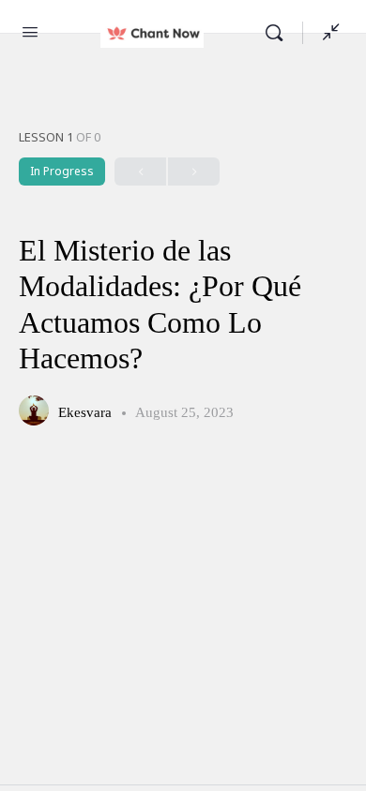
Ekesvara (86, 412)
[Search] (279, 33)
